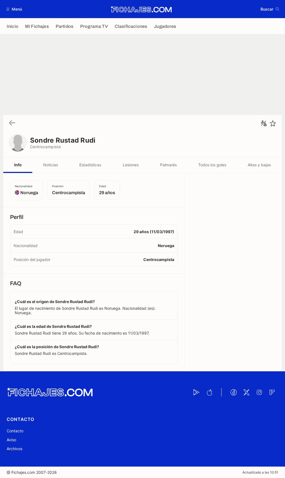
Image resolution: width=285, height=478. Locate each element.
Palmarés (168, 164)
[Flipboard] (272, 392)
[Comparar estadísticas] (264, 123)
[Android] (196, 392)
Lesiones (131, 164)
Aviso (11, 439)
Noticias (50, 164)
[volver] (12, 123)
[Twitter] (246, 392)
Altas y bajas (259, 164)
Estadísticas (90, 164)
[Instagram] (259, 392)
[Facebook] (233, 392)
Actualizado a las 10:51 (260, 472)
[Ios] (209, 392)
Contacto (15, 430)
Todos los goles (212, 164)
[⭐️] (272, 123)
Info (18, 164)
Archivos (14, 448)
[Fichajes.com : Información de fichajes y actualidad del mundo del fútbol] (141, 9)
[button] (14, 9)
